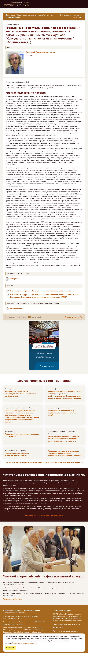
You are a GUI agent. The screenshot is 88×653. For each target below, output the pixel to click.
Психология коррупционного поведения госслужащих (22, 435)
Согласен (10, 648)
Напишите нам (58, 628)
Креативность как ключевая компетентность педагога (17, 454)
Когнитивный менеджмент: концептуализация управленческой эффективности (20, 394)
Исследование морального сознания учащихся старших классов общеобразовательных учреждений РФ (65, 453)
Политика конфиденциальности (65, 631)
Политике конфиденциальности (24, 643)
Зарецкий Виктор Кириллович (40, 52)
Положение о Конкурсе (12, 599)
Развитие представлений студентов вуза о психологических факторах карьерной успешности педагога (63, 438)
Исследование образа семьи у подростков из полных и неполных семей (62, 413)
